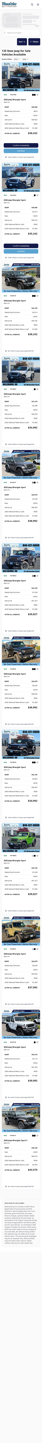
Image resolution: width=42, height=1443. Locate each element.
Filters (35, 41)
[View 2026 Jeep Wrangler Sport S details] (21, 1117)
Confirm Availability (21, 145)
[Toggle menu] (38, 4)
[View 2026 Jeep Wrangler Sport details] (21, 76)
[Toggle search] (32, 4)
